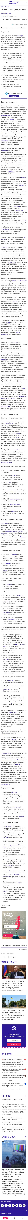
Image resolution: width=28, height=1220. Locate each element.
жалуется (18, 437)
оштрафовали (11, 619)
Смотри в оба (8, 1137)
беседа (5, 847)
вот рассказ (19, 210)
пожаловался (10, 424)
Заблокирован (7, 563)
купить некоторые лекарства (17, 759)
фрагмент (5, 891)
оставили (21, 699)
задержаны (4, 734)
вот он (19, 385)
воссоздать (20, 36)
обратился (4, 359)
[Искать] (22, 1218)
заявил (15, 195)
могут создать (17, 765)
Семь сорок (5, 7)
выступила (6, 659)
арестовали (6, 690)
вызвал (13, 511)
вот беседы (11, 171)
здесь (19, 381)
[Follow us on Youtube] (9, 1205)
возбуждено (6, 612)
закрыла (14, 554)
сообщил (24, 177)
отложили (14, 739)
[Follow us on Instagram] (13, 1205)
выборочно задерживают (19, 280)
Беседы (19, 882)
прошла (10, 680)
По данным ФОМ (6, 753)
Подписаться (14, 96)
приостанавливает (15, 504)
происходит (8, 865)
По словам (4, 247)
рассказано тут (5, 784)
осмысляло (6, 862)
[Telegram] (14, 1218)
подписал (9, 584)
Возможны (12, 871)
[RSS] (20, 1205)
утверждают (4, 140)
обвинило (14, 792)
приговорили (16, 807)
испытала (21, 816)
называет (14, 301)
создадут (15, 342)
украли (8, 322)
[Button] (7, 20)
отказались (14, 475)
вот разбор (17, 433)
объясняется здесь (6, 462)
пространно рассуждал (17, 703)
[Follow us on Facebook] (2, 1205)
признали (8, 482)
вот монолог (23, 220)
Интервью (8, 826)
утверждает (8, 162)
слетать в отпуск (6, 761)
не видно (12, 119)
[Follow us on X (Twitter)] (6, 1205)
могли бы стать (5, 406)
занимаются (16, 206)
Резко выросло (5, 523)
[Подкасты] (24, 1205)
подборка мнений (13, 845)
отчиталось (4, 150)
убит (2, 133)
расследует (20, 595)
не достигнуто (12, 262)
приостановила (10, 492)
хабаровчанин (12, 712)
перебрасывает (5, 115)
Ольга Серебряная (6, 13)
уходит (9, 470)
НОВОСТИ (6, 1096)
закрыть (5, 570)
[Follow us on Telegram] (16, 1205)
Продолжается (5, 229)
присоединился (17, 449)
